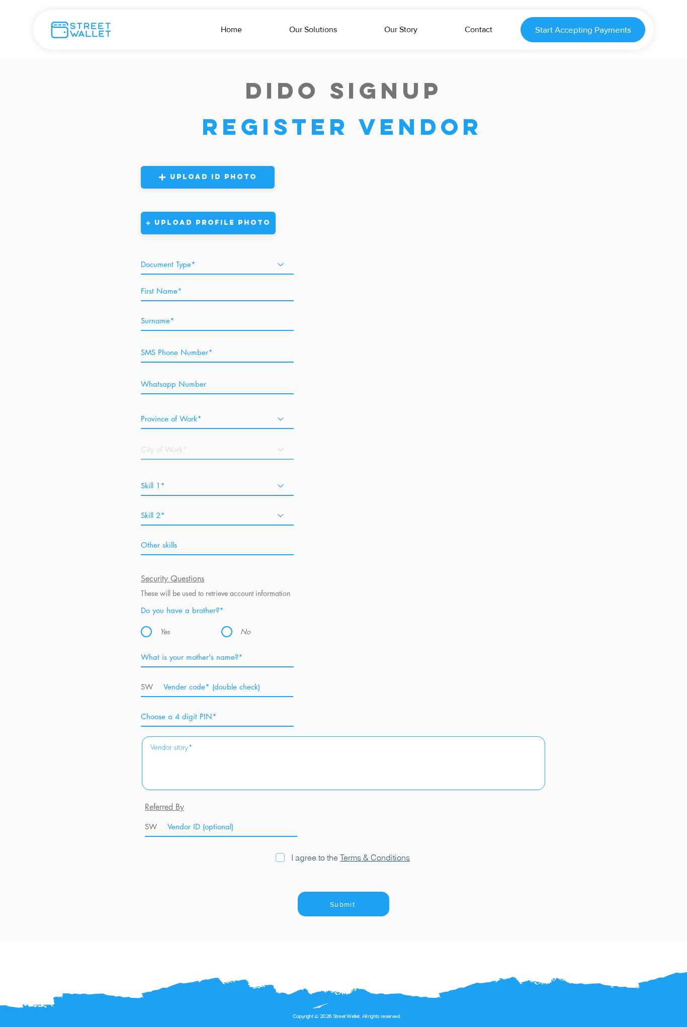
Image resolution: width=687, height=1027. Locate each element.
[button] (208, 177)
